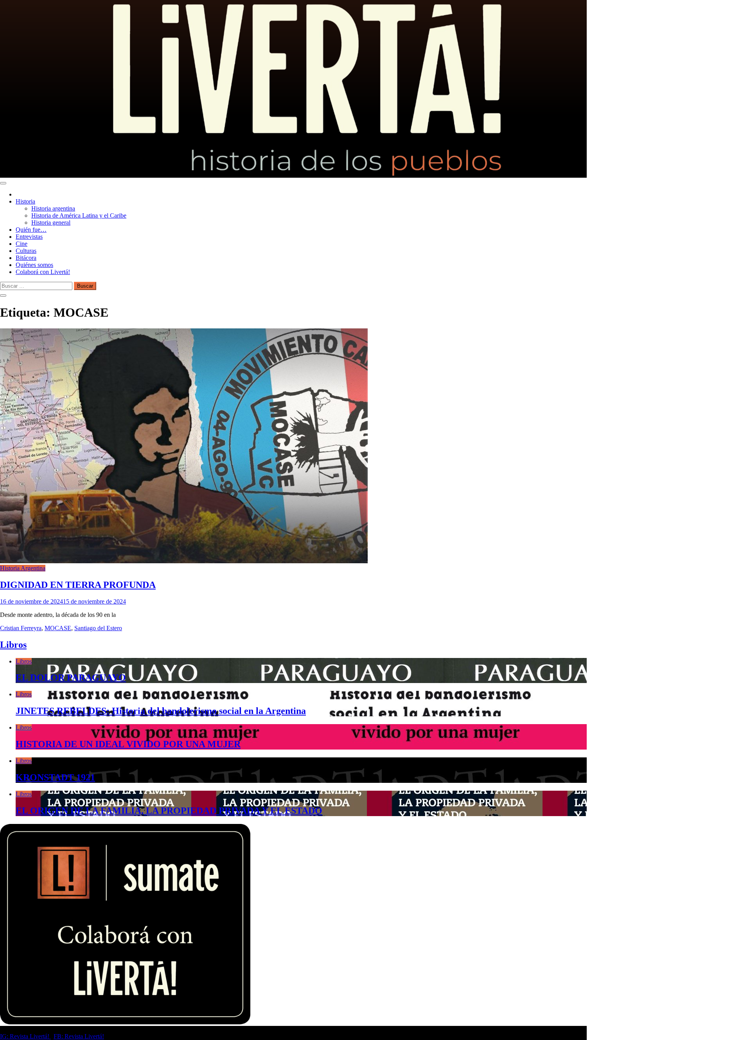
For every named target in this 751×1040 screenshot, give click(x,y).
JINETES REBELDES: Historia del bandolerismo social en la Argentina (161, 711)
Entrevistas (29, 236)
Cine (21, 243)
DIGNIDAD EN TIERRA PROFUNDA (78, 585)
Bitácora (26, 257)
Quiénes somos (34, 264)
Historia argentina (53, 208)
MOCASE (58, 628)
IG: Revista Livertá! (25, 1036)
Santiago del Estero (98, 628)
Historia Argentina (22, 568)
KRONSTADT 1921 (55, 777)
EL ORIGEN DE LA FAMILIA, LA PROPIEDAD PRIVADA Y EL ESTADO (169, 811)
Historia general (50, 222)
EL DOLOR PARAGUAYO (71, 677)
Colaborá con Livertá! (43, 272)
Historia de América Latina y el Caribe (78, 215)
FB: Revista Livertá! (79, 1036)
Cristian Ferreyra (20, 628)
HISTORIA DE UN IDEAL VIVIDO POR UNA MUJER (128, 744)
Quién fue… (31, 229)
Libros (13, 645)
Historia (25, 201)
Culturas (26, 250)
